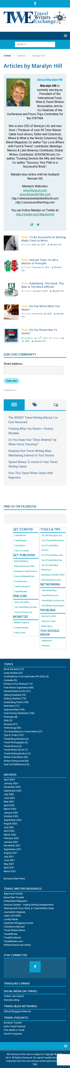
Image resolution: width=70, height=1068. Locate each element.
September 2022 (12, 820)
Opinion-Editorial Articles (24, 576)
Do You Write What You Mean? (40, 307)
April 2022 (9, 830)
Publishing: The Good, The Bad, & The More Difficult (42, 285)
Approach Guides (13, 893)
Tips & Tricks (11, 735)
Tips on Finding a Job (23, 612)
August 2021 (10, 852)
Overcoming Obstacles (16, 713)
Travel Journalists (21, 550)
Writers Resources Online (17, 944)
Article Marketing (21, 561)
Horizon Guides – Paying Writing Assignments (29, 904)
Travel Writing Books (15, 753)
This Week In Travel (14, 1030)
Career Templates (21, 602)
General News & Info (15, 691)
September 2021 (12, 849)
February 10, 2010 (41, 267)
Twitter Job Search (14, 996)
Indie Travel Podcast (14, 1026)
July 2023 (9, 794)
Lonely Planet (11, 919)
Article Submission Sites (24, 566)
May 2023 (9, 801)
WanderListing (11, 1000)
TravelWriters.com (13, 941)
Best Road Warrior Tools (51, 580)
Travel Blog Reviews (14, 738)
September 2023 (12, 790)
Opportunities (11, 709)
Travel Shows (11, 746)
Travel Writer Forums (49, 595)
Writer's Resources (14, 760)
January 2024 (11, 783)
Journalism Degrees (14, 912)
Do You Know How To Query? (39, 331)
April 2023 (9, 805)
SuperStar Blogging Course (18, 922)
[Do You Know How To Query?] (11, 341)
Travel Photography (14, 742)
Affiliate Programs (21, 622)
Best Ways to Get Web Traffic (53, 575)
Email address (13, 364)
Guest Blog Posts (13, 702)
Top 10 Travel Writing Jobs (52, 555)
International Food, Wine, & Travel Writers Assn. (29, 908)
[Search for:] (35, 44)
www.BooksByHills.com (35, 194)
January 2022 (11, 842)
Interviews (9, 705)
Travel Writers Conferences (52, 600)
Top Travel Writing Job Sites (25, 607)
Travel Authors (20, 535)
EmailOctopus (13, 390)
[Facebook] (35, 4)
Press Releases (20, 581)
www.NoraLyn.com (35, 190)
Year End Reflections (15, 764)
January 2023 (11, 812)
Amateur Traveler (13, 1022)
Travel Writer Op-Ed (14, 749)
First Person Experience (16, 687)
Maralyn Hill (55, 244)
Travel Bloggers (20, 540)
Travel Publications (22, 586)
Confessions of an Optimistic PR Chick (24, 676)
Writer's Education (13, 757)
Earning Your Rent (48, 616)
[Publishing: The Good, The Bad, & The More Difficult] (11, 294)
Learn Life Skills (12, 915)
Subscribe (11, 380)
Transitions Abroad (14, 926)
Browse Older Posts (14, 878)
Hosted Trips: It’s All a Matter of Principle (39, 261)
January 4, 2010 (40, 291)
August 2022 (10, 823)
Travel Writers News (14, 930)
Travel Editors (19, 545)
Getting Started (12, 698)
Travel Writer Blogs (49, 590)
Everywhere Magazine (15, 901)
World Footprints (13, 1033)
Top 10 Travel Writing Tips (51, 560)
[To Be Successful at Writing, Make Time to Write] (11, 248)
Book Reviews (11, 669)
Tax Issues (45, 645)
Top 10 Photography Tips (51, 535)
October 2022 (11, 816)
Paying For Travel (48, 621)
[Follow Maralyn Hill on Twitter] (37, 224)
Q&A (6, 720)
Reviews (8, 724)
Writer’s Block (46, 626)
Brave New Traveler (14, 897)
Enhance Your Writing (15, 683)
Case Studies (11, 672)
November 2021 (12, 845)
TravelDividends (12, 937)
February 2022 (11, 838)
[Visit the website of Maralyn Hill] (31, 224)
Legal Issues (46, 640)
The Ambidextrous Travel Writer (20, 731)
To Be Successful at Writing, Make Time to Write (43, 238)
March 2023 (10, 808)
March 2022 (10, 834)
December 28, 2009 (42, 314)
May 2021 (9, 864)
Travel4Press (10, 934)
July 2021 (9, 856)
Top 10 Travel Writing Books (52, 540)
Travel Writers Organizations (52, 605)
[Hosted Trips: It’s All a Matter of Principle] (11, 271)
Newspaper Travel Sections (25, 571)
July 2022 (9, 827)
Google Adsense (21, 627)
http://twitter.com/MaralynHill (35, 214)
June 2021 (9, 860)
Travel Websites (20, 591)
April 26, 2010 (39, 244)
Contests (8, 680)
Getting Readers (12, 694)
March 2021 (10, 871)
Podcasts (9, 716)
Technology (10, 727)
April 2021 (9, 867)
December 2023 (12, 787)
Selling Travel (19, 632)
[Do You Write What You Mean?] (11, 317)
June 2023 (9, 798)
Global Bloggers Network (17, 1011)
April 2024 (9, 779)
